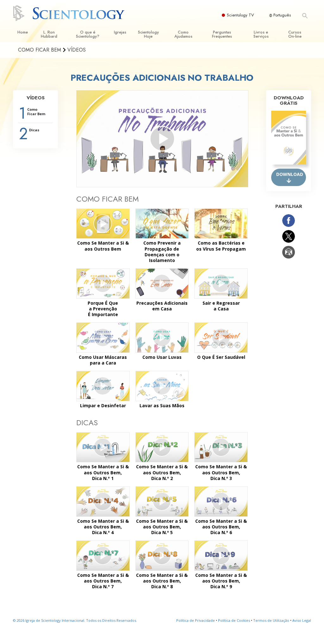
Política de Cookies (234, 620)
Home (22, 32)
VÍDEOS (36, 97)
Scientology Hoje (148, 34)
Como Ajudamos (183, 34)
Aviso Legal (301, 620)
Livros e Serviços (261, 34)
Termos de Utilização (271, 620)
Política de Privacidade (195, 620)
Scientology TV (240, 15)
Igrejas (120, 32)
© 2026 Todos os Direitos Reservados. (75, 620)
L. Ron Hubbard (49, 34)
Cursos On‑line (295, 34)
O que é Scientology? (87, 34)
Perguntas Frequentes (222, 34)
